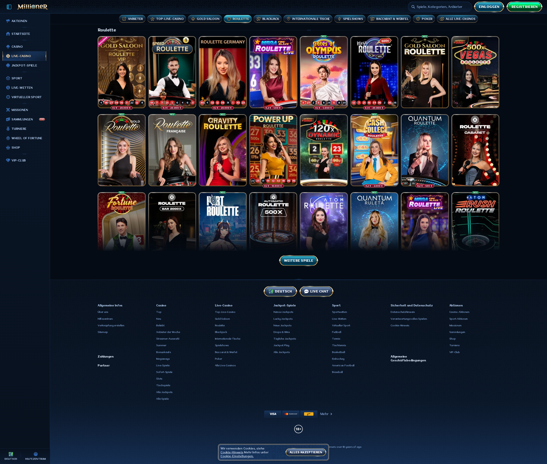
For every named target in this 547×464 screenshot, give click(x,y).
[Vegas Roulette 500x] (475, 72)
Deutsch (283, 291)
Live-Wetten (339, 318)
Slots (159, 378)
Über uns (103, 311)
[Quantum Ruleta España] (374, 228)
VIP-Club (454, 352)
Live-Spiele (162, 365)
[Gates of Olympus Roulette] (324, 72)
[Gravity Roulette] (223, 150)
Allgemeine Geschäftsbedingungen (408, 358)
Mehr (324, 414)
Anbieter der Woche (168, 332)
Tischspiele (163, 385)
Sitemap (103, 332)
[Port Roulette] (223, 228)
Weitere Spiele (298, 261)
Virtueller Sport (341, 325)
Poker (218, 358)
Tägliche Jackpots (285, 338)
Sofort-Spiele (164, 372)
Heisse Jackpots (283, 311)
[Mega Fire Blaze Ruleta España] (425, 228)
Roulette (220, 325)
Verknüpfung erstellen (111, 325)
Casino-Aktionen (459, 311)
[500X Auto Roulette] (273, 228)
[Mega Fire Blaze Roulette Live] (273, 72)
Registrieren (524, 7)
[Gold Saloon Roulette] (425, 72)
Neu (158, 318)
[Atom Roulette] (324, 228)
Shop (452, 338)
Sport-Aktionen (458, 318)
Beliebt (160, 325)
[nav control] (9, 6)
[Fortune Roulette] (122, 228)
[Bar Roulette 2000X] (172, 228)
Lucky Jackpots (283, 318)
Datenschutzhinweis (403, 311)
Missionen (455, 325)
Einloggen (489, 7)
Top (158, 311)
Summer (161, 345)
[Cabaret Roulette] (475, 150)
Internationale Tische (227, 338)
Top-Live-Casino (225, 311)
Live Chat (319, 291)
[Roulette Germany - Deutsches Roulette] (223, 72)
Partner (104, 365)
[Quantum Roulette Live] (425, 150)
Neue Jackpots (283, 325)
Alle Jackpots (164, 392)
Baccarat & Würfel (226, 352)
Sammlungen (457, 332)
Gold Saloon (222, 318)
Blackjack (221, 332)
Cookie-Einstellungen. (237, 456)
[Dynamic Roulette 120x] (324, 150)
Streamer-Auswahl (167, 338)
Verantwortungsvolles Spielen (409, 318)
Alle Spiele (162, 398)
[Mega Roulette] (374, 72)
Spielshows (222, 345)
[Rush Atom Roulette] (475, 228)
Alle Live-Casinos (225, 365)
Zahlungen (106, 356)
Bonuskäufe (163, 352)
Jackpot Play (281, 345)
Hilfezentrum (105, 318)
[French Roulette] (172, 150)
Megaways (163, 358)
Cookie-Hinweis (400, 325)
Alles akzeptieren (306, 452)
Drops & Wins (282, 332)
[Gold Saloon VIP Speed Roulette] (122, 72)
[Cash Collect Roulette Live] (374, 150)
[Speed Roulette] (172, 72)
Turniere (454, 345)
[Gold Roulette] (122, 150)
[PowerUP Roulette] (273, 150)
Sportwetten (339, 311)
